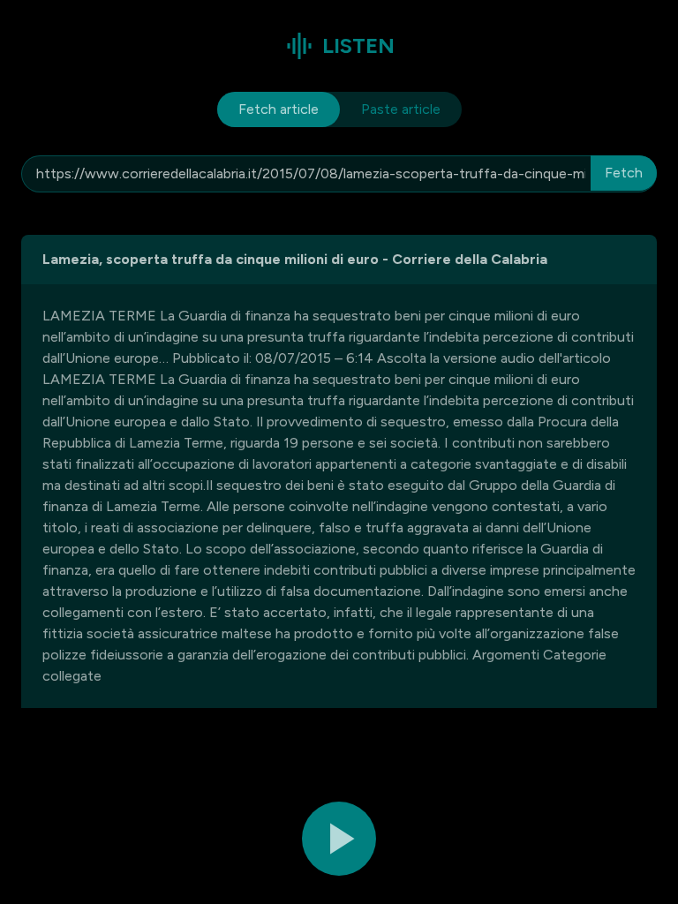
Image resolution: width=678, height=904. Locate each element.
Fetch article (278, 109)
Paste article (401, 109)
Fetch (624, 172)
